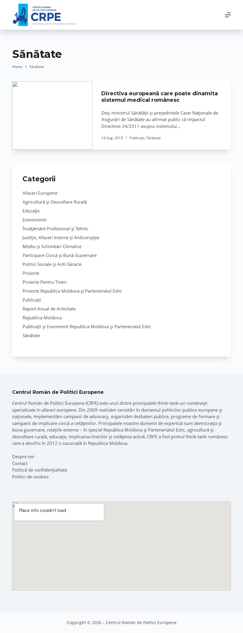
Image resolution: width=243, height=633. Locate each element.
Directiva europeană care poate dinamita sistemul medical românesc (159, 97)
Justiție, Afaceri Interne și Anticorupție (61, 237)
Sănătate (153, 137)
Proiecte (31, 273)
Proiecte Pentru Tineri (45, 282)
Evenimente (35, 220)
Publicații (137, 137)
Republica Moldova (42, 318)
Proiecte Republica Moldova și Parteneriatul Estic (72, 291)
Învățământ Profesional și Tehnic (55, 228)
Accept (34, 614)
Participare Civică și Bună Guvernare (60, 255)
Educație (31, 211)
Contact (20, 463)
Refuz (71, 614)
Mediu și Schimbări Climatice (52, 246)
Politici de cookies (30, 477)
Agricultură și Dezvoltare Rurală (55, 202)
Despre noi (23, 456)
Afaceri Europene (40, 193)
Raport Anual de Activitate (49, 309)
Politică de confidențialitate (39, 470)
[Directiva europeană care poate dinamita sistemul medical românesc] (52, 115)
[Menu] (228, 15)
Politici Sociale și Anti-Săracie (52, 264)
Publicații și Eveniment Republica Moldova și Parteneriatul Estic (87, 326)
